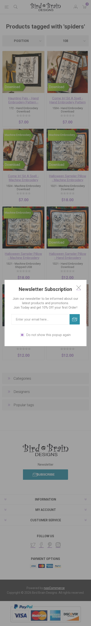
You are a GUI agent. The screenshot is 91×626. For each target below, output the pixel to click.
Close (78, 287)
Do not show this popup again (48, 335)
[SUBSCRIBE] (74, 319)
